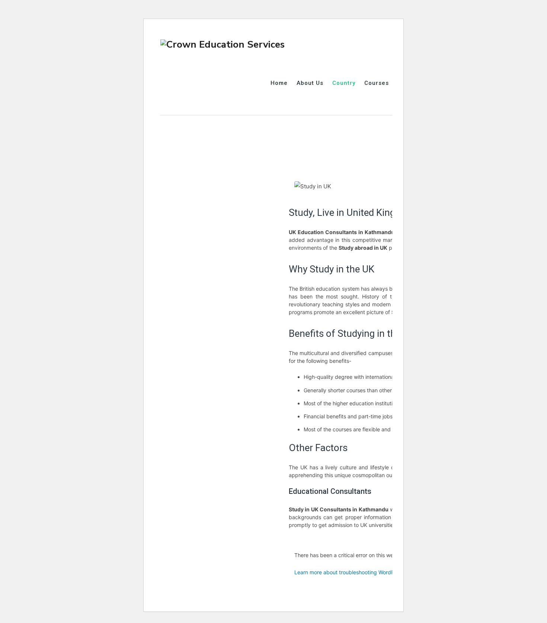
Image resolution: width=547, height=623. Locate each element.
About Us (310, 83)
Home (279, 83)
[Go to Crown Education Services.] (162, 124)
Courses (376, 83)
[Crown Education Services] (222, 44)
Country (343, 83)
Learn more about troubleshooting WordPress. (350, 572)
